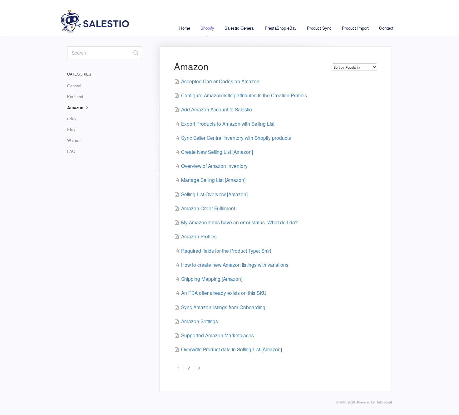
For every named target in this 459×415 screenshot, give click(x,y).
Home (184, 28)
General (74, 86)
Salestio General (239, 28)
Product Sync (319, 28)
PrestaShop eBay (281, 28)
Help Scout (384, 402)
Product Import (355, 28)
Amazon (76, 107)
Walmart (74, 140)
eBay (71, 118)
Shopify (207, 28)
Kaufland (75, 97)
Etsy (71, 129)
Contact (386, 28)
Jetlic (343, 402)
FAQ (71, 151)
